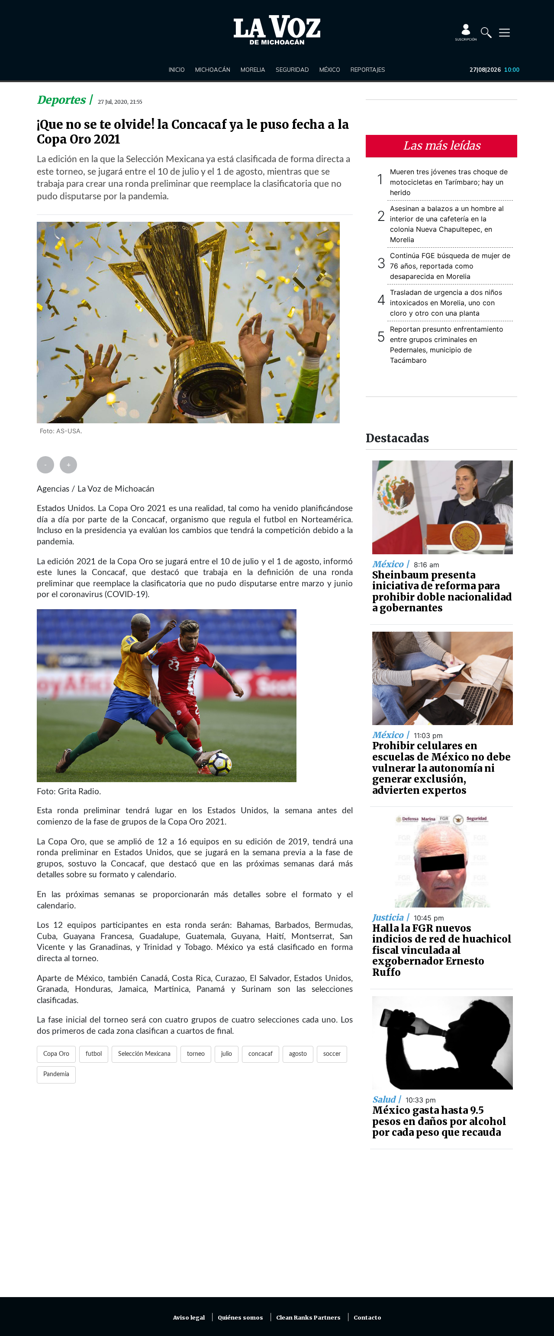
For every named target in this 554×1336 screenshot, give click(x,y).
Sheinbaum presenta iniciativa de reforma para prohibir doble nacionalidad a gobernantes (442, 591)
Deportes (62, 100)
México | (391, 564)
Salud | (387, 1099)
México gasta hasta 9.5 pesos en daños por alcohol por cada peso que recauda (439, 1121)
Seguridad (292, 69)
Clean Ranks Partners (308, 1317)
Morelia (253, 69)
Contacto (367, 1317)
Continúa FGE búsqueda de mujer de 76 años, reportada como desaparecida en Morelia (450, 266)
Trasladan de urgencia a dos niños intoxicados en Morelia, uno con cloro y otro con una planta (446, 302)
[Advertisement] (195, 1195)
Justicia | (391, 917)
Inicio (177, 69)
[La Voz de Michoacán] (277, 30)
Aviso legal (189, 1317)
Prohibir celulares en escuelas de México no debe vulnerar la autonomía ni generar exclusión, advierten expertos (441, 768)
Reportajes (368, 69)
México (329, 69)
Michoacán (212, 69)
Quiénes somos (240, 1317)
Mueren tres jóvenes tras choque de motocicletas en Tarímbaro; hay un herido (449, 182)
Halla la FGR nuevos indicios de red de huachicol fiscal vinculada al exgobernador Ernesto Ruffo (442, 950)
